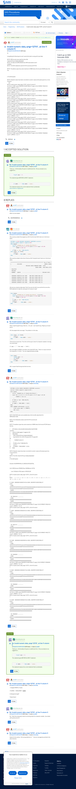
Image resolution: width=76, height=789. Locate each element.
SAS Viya (40, 6)
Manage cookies (18, 778)
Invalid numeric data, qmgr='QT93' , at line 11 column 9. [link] (39, 27)
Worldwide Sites (63, 2)
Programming (23, 6)
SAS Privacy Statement (24, 762)
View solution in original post (16, 188)
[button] (5, 47)
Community (7, 6)
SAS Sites (70, 2)
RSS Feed (37, 32)
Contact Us (66, 2)
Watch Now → (61, 67)
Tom (14, 229)
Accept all (12, 773)
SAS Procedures (20, 27)
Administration (49, 6)
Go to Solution (47, 42)
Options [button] (9, 32)
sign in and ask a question (44, 37)
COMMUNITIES (17, 2)
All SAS (53, 2)
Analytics (32, 6)
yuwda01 (12, 42)
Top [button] (7, 751)
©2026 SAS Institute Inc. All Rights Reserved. (44, 784)
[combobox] (29, 22)
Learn (15, 6)
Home (4, 27)
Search (59, 2)
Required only (22, 773)
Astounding (15, 160)
